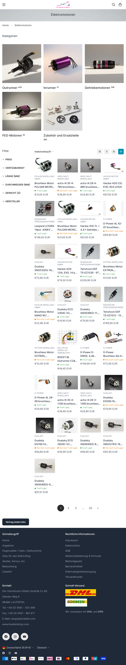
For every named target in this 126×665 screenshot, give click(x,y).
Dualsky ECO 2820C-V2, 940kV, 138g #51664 (65, 442)
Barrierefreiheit (74, 566)
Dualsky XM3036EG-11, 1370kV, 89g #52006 (89, 311)
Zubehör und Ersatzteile (61, 137)
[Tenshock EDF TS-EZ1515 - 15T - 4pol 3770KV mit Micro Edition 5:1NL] (113, 294)
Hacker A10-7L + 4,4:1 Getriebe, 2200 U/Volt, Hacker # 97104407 (90, 227)
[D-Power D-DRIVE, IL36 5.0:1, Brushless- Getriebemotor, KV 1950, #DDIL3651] (90, 337)
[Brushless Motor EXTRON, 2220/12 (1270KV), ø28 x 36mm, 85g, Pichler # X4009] (45, 337)
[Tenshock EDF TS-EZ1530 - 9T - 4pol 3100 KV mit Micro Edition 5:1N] (90, 251)
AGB (67, 550)
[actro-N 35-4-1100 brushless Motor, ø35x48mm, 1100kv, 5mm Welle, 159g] (67, 382)
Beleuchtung (9, 566)
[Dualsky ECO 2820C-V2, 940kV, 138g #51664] (67, 425)
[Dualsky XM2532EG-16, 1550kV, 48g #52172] (45, 251)
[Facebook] (6, 636)
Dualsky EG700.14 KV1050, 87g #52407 (42, 442)
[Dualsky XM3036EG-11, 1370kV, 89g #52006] (90, 294)
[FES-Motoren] (21, 111)
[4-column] (121, 151)
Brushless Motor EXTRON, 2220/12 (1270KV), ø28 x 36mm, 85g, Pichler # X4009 (44, 354)
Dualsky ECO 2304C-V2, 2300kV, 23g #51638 (65, 311)
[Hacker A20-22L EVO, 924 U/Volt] (113, 165)
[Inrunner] (62, 63)
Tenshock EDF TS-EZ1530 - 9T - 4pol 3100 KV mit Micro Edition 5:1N (90, 270)
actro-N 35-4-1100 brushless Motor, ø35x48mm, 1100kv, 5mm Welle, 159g (66, 401)
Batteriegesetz (73, 561)
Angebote (8, 545)
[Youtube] (24, 636)
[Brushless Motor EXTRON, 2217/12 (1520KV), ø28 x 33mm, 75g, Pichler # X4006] (113, 251)
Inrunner (51, 88)
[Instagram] (15, 636)
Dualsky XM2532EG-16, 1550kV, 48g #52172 (43, 268)
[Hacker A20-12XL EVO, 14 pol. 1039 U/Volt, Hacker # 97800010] (67, 251)
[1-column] (99, 151)
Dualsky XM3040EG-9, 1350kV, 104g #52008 (43, 482)
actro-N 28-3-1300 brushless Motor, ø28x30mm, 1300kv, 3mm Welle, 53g (89, 401)
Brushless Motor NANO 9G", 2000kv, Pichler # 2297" (45, 313)
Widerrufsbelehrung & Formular (83, 555)
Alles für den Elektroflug (16, 555)
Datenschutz (72, 545)
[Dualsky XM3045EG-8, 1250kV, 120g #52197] (90, 425)
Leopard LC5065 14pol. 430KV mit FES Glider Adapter (45, 227)
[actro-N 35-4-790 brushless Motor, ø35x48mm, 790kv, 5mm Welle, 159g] (67, 165)
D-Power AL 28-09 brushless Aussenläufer (44, 399)
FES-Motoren (13, 135)
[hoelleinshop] (63, 4)
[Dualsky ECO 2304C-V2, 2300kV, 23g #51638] (67, 294)
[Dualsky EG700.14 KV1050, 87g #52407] (45, 425)
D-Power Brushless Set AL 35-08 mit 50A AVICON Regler (113, 354)
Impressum (71, 540)
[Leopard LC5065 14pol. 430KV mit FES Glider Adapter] (45, 208)
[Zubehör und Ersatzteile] (62, 111)
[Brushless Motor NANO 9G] (45, 294)
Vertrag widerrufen (16, 522)
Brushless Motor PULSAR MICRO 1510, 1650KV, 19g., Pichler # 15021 (44, 185)
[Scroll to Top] (120, 648)
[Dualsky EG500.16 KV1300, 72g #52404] (113, 382)
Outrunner (12, 88)
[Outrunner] (21, 63)
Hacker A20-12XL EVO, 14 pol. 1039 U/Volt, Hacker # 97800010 (67, 270)
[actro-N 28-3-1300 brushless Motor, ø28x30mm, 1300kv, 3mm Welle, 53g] (90, 382)
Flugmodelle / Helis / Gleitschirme (21, 550)
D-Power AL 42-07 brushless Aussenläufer (112, 225)
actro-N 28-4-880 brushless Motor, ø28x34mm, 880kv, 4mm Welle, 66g (88, 185)
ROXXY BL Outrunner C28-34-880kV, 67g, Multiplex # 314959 (66, 359)
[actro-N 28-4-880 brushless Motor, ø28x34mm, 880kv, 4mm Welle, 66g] (90, 165)
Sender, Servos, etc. (13, 561)
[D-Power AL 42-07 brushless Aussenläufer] (113, 208)
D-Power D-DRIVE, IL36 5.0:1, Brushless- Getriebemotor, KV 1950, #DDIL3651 (90, 354)
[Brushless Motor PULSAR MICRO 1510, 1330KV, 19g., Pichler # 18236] (67, 208)
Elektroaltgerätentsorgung (80, 571)
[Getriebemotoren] (104, 63)
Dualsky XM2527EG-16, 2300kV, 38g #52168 (112, 442)
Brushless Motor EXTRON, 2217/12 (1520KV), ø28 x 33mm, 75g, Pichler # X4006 (113, 268)
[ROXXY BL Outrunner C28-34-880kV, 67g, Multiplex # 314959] (67, 337)
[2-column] (107, 151)
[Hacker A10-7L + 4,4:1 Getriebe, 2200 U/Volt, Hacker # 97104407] (90, 208)
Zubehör (7, 571)
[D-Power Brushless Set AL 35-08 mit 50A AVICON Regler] (113, 337)
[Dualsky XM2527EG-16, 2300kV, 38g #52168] (113, 425)
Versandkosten (74, 576)
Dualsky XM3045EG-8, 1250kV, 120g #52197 (88, 442)
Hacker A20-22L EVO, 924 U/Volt (112, 185)
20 (90, 508)
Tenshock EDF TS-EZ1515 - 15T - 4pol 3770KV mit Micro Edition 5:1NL (113, 313)
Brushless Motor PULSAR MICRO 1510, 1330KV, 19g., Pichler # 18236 (67, 227)
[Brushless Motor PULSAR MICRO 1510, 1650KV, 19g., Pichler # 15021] (45, 165)
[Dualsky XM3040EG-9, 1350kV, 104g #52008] (45, 466)
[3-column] (114, 151)
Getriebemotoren (99, 88)
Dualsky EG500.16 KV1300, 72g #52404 (110, 399)
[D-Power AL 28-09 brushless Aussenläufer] (45, 382)
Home (5, 25)
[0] (120, 4)
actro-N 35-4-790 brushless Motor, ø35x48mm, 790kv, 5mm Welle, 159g (65, 185)
